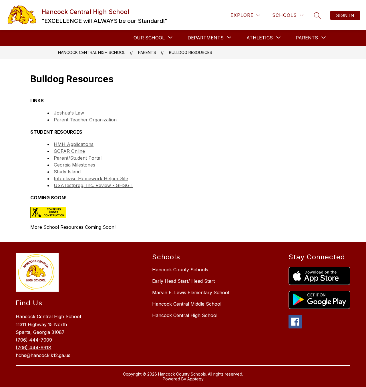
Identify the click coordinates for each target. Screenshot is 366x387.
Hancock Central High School (91, 52)
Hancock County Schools (180, 269)
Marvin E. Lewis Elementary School (190, 292)
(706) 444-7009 (34, 340)
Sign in (345, 15)
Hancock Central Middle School (186, 304)
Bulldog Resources (190, 52)
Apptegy (195, 378)
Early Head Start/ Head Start (183, 281)
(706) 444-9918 (33, 347)
